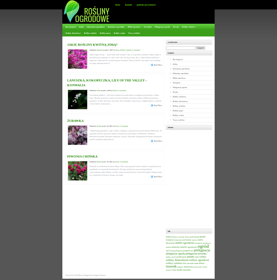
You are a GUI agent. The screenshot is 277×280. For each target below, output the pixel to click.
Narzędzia (148, 27)
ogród (203, 246)
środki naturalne (184, 270)
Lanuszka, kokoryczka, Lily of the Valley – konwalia (107, 83)
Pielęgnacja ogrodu (162, 27)
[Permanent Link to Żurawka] (77, 144)
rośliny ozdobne (174, 263)
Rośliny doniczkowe (73, 33)
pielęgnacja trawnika (196, 253)
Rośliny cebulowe (188, 27)
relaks (197, 257)
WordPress (79, 275)
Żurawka (75, 120)
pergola (186, 250)
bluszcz (175, 237)
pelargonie (179, 251)
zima (174, 270)
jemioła (196, 237)
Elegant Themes (99, 275)
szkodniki (190, 263)
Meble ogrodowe (134, 27)
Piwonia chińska (82, 156)
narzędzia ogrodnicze (203, 243)
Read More (158, 65)
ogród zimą (170, 251)
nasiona (169, 247)
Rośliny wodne (119, 33)
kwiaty (188, 240)
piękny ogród (171, 257)
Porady (176, 27)
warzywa (188, 266)
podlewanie (181, 257)
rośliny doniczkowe (177, 260)
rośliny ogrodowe (199, 260)
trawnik (171, 266)
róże (184, 263)
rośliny (202, 256)
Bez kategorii (71, 27)
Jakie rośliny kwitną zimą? (92, 44)
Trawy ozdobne (134, 33)
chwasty (181, 237)
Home (117, 5)
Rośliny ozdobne (90, 33)
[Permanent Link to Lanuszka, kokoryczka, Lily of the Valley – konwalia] (77, 108)
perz (191, 251)
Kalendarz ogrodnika (116, 27)
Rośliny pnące (105, 33)
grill (191, 237)
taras (196, 263)
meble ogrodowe (184, 242)
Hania (98, 90)
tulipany (180, 267)
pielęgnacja (202, 250)
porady (190, 256)
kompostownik (179, 240)
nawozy (176, 247)
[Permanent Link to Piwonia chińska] (77, 180)
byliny (81, 27)
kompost (169, 240)
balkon (169, 237)
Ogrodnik (100, 50)
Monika (99, 126)
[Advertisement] (190, 179)
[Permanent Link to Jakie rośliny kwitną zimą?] (77, 68)
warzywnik (197, 267)
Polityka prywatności (146, 5)
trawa (201, 263)
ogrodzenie (192, 247)
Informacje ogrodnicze (96, 27)
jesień (203, 236)
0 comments (136, 50)
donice (187, 237)
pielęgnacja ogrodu (175, 253)
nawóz (183, 247)
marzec (194, 240)
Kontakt (128, 5)
